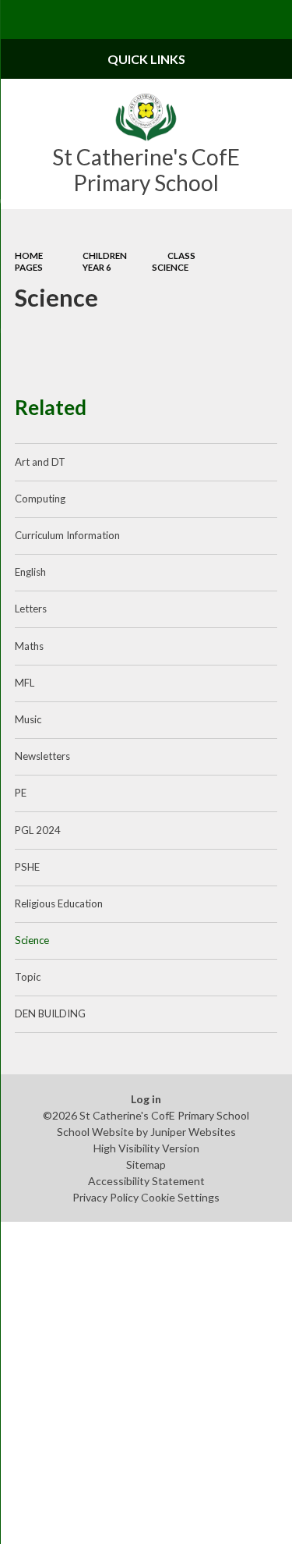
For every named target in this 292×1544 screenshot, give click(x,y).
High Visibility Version (146, 1148)
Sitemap (146, 1164)
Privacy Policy (105, 1197)
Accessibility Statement (146, 1180)
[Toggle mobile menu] (19, 19)
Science (170, 267)
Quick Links (146, 58)
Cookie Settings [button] (180, 1197)
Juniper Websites (193, 1131)
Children (105, 255)
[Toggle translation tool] (234, 19)
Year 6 (97, 267)
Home (29, 255)
